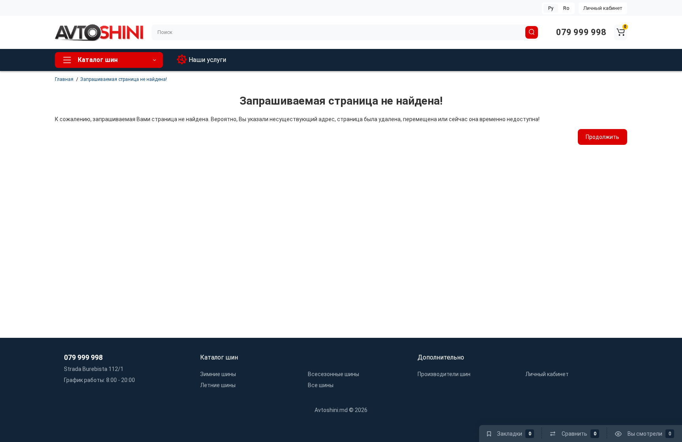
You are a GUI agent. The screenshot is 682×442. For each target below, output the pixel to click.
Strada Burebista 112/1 (93, 369)
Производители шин (444, 374)
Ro (566, 8)
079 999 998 (580, 32)
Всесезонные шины (333, 374)
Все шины (321, 385)
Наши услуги (207, 60)
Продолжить (602, 137)
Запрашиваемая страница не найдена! (123, 79)
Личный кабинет (602, 8)
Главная (64, 79)
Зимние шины (218, 374)
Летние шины (218, 385)
